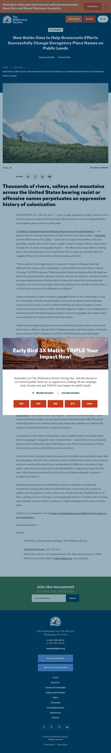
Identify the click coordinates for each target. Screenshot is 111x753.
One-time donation (70, 393)
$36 (38, 403)
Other (89, 403)
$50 (55, 403)
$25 (21, 403)
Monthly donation (44, 393)
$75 (72, 403)
